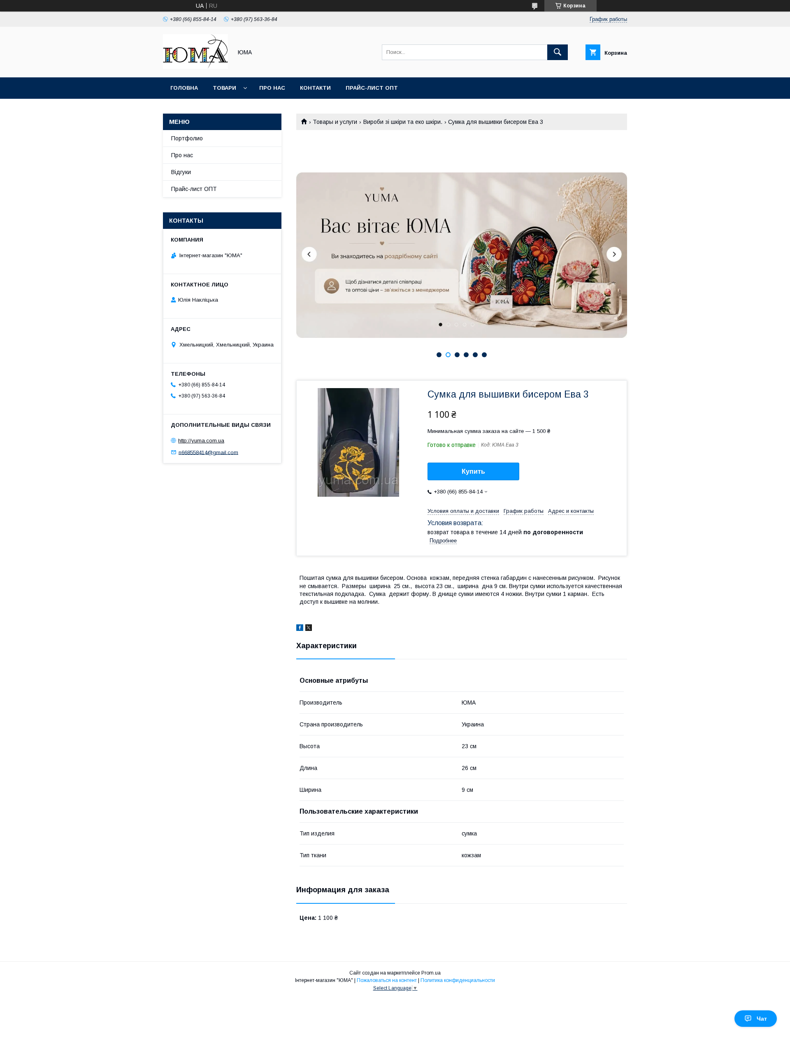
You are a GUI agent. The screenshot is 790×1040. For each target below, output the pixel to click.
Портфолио (187, 138)
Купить (473, 471)
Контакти (315, 88)
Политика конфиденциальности (458, 980)
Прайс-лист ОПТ (372, 88)
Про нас (272, 88)
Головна (184, 88)
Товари (224, 88)
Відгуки (181, 172)
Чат (762, 1018)
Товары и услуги (335, 122)
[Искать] (557, 52)
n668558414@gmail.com (208, 452)
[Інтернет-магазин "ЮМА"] (195, 66)
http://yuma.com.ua (201, 440)
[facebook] (299, 629)
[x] (308, 629)
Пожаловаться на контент (387, 980)
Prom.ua (431, 973)
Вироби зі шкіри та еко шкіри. (402, 122)
